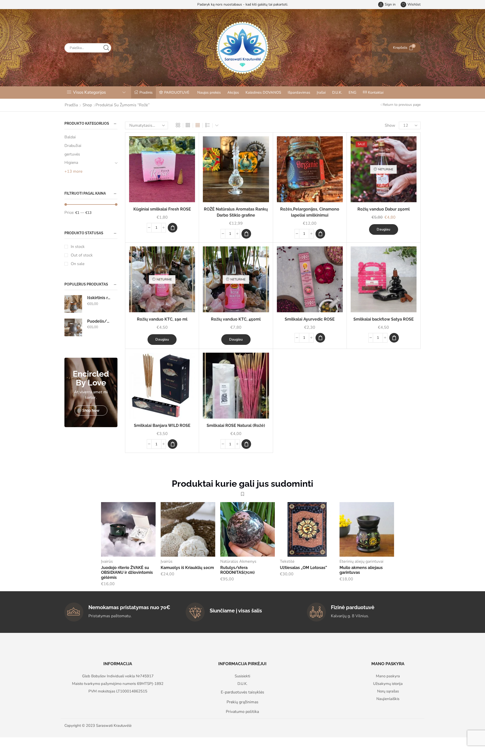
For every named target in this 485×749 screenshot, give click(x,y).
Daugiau (383, 229)
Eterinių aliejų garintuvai (361, 561)
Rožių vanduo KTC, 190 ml (162, 319)
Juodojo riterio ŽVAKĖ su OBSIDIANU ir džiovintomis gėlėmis (127, 572)
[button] (172, 228)
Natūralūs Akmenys (238, 561)
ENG (352, 92)
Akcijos (233, 92)
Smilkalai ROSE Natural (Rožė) (236, 425)
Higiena (71, 162)
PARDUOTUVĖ (176, 92)
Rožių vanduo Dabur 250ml (383, 209)
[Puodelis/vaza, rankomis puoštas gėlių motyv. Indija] (73, 327)
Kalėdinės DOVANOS (263, 92)
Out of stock (82, 255)
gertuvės (72, 154)
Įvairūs (107, 561)
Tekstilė (287, 561)
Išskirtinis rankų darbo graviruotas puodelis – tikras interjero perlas (99, 297)
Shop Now (91, 410)
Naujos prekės (209, 92)
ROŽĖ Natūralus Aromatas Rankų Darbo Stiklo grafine (236, 212)
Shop (87, 105)
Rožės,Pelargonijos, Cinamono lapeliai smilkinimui (309, 212)
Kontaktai (375, 92)
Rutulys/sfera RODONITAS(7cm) (237, 570)
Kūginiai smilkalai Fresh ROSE (162, 209)
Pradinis (146, 92)
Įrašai (321, 92)
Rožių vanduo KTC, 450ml (236, 319)
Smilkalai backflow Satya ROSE (383, 319)
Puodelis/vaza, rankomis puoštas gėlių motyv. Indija (99, 321)
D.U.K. (337, 92)
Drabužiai (72, 145)
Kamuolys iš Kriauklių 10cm (187, 567)
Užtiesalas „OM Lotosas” (303, 567)
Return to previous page (402, 104)
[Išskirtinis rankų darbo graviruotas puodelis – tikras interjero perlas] (73, 304)
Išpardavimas (299, 92)
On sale (77, 264)
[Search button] (106, 47)
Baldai (70, 137)
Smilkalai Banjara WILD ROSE (162, 425)
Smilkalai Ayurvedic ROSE (310, 319)
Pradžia (71, 105)
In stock (78, 246)
